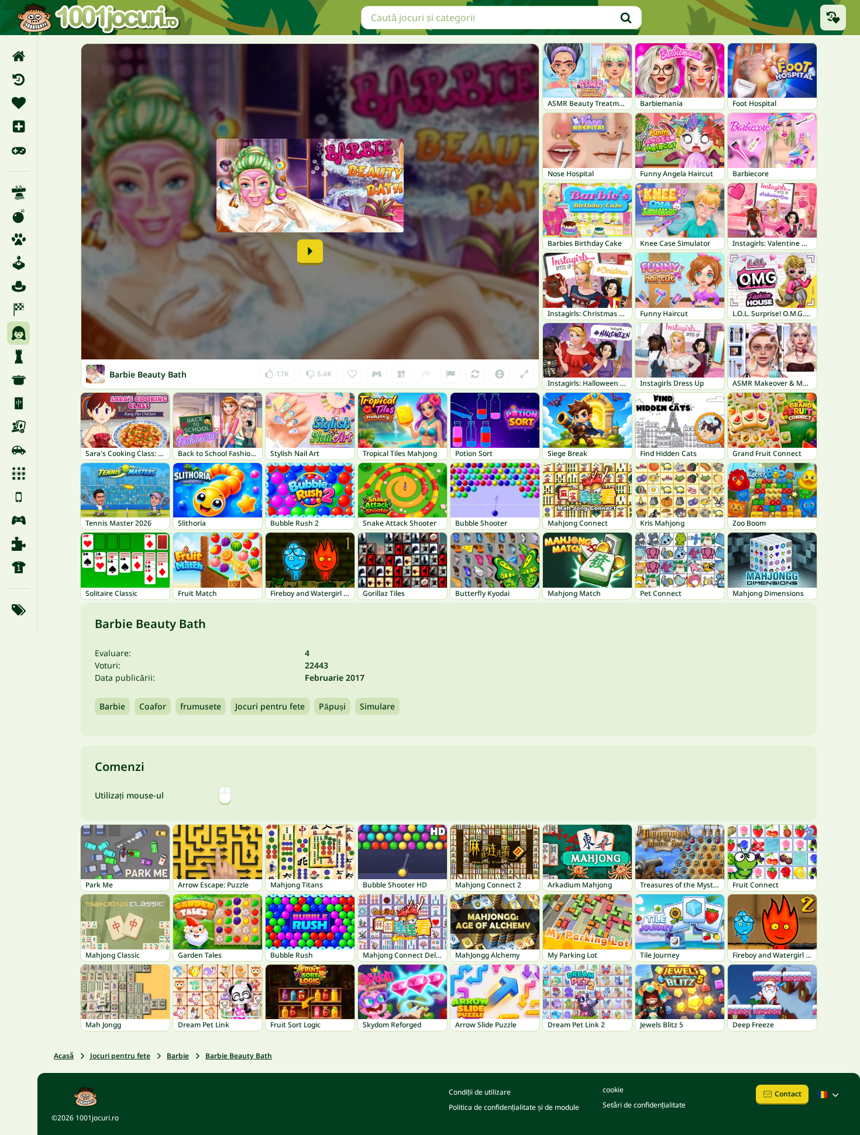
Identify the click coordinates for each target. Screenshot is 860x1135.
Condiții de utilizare (480, 1092)
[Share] (426, 374)
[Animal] (18, 239)
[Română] (829, 1095)
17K (277, 371)
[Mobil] (18, 497)
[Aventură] (18, 286)
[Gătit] (18, 380)
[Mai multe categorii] (18, 610)
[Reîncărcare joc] (475, 374)
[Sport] (18, 567)
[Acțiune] (18, 216)
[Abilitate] (18, 192)
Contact (788, 1094)
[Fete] (18, 333)
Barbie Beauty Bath (238, 1056)
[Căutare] (626, 17)
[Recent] (18, 79)
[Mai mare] (524, 374)
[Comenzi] (377, 374)
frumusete (200, 706)
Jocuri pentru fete (270, 706)
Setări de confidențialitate (644, 1105)
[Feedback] (450, 374)
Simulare (377, 706)
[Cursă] (18, 309)
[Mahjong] (18, 403)
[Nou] (18, 126)
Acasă (64, 1056)
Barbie (112, 706)
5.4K (319, 371)
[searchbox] (501, 17)
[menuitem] (18, 56)
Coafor (152, 706)
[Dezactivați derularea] (500, 374)
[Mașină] (18, 450)
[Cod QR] (401, 374)
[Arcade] (18, 263)
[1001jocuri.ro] (98, 17)
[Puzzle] (18, 544)
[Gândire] (18, 356)
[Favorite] (18, 103)
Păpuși (332, 706)
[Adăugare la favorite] (352, 374)
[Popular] (18, 150)
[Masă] (18, 426)
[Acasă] (18, 56)
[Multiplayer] (18, 520)
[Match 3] (18, 473)
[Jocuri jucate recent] (833, 17)
